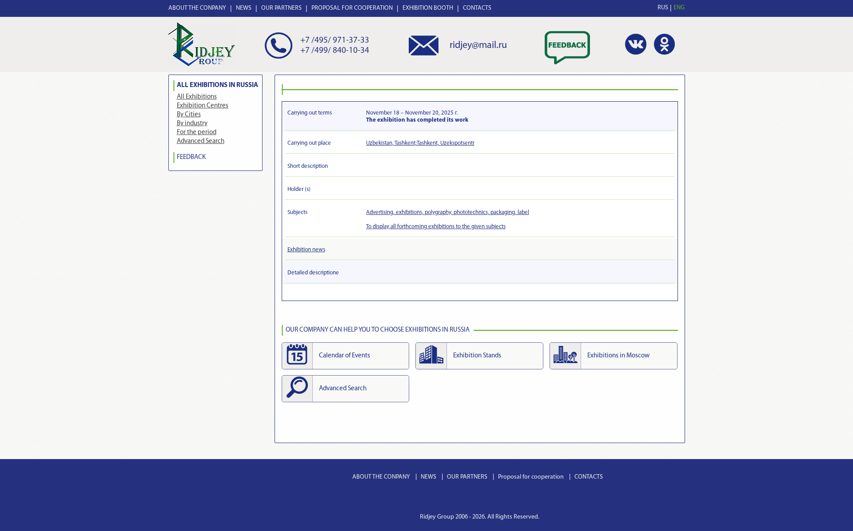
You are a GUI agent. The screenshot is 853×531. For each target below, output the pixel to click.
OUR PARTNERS (281, 8)
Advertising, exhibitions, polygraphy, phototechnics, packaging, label (447, 212)
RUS (663, 7)
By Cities (189, 114)
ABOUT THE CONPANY (197, 8)
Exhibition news (306, 250)
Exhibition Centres (202, 106)
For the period (196, 132)
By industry (192, 123)
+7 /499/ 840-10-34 (334, 51)
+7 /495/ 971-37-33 (334, 40)
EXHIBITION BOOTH (428, 8)
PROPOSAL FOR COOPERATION (352, 8)
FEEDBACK (191, 157)
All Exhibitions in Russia (217, 85)
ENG (679, 7)
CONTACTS (477, 8)
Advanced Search (200, 141)
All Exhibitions (197, 97)
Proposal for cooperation (531, 477)
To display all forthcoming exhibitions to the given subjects (436, 227)
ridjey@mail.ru (478, 45)
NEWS (243, 8)
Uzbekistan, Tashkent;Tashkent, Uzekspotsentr (420, 143)
